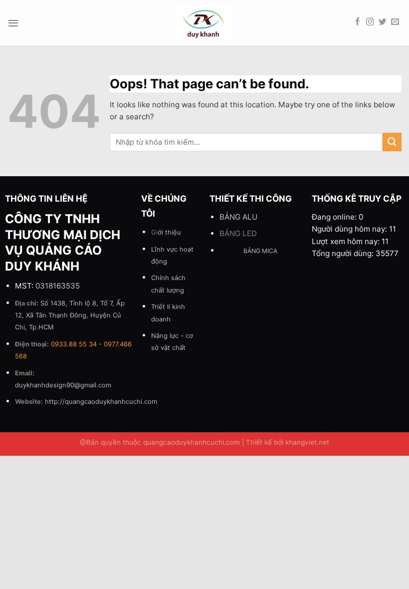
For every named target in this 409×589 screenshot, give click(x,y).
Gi (166, 232)
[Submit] (392, 142)
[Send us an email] (395, 22)
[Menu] (13, 23)
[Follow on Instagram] (370, 22)
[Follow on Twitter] (383, 22)
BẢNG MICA (260, 251)
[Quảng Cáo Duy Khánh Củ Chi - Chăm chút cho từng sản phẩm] (204, 22)
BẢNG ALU (238, 217)
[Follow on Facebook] (358, 22)
